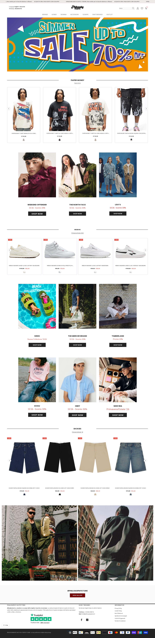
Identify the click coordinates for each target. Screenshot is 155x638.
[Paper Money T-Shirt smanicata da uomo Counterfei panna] (23, 109)
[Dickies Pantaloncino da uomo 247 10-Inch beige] (95, 461)
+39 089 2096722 (89, 612)
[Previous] (8, 108)
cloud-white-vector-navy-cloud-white (130, 272)
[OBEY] (77, 379)
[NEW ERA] (118, 379)
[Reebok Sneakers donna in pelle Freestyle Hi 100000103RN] (60, 251)
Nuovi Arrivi (77, 83)
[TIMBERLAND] (118, 306)
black (59, 139)
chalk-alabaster (24, 272)
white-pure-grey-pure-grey (95, 272)
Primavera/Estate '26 (77, 432)
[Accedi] (138, 8)
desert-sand (95, 494)
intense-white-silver (59, 272)
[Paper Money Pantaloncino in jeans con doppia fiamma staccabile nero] (131, 109)
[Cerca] (126, 8)
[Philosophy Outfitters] (77, 44)
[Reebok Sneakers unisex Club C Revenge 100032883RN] (130, 251)
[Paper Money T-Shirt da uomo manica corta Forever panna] (95, 109)
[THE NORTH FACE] (77, 174)
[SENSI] (37, 306)
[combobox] (125, 8)
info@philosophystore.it (88, 614)
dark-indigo (24, 494)
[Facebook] (81, 619)
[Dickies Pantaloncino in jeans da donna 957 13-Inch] (24, 461)
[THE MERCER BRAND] (77, 306)
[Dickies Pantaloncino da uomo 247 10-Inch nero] (60, 461)
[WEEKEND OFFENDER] (37, 174)
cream (23, 140)
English (17, 6)
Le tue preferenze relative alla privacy (41, 632)
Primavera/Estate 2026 (77, 233)
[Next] (146, 108)
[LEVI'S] (118, 174)
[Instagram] (87, 619)
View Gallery (77, 595)
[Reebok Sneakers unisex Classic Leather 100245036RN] (24, 251)
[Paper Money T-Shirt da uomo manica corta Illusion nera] (59, 109)
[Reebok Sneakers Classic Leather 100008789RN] (95, 251)
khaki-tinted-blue (130, 494)
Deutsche (22, 6)
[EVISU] (37, 379)
